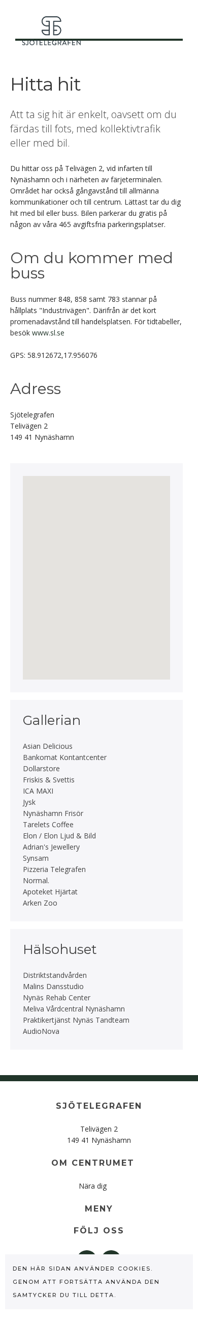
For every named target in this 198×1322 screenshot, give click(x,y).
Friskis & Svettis (49, 779)
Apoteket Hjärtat (50, 891)
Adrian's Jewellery (51, 847)
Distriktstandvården (55, 975)
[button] (82, 524)
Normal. (36, 880)
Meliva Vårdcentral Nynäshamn (74, 1009)
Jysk (29, 802)
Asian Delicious (48, 746)
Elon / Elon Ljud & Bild (59, 835)
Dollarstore (41, 768)
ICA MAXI (38, 791)
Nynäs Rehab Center (56, 997)
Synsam (36, 858)
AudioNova (41, 1031)
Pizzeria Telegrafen (54, 869)
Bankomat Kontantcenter (65, 757)
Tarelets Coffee (48, 824)
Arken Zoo (40, 903)
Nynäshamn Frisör (53, 813)
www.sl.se (48, 332)
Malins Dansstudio (53, 986)
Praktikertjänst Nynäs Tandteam (76, 1020)
